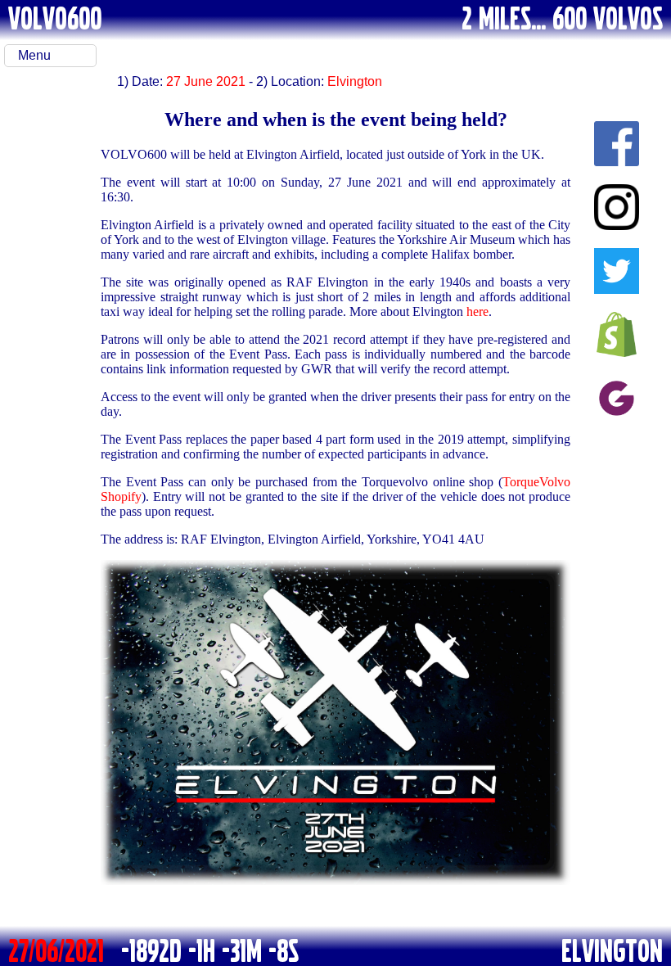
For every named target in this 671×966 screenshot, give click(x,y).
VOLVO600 (54, 17)
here (477, 311)
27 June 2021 (205, 81)
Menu (34, 55)
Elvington (354, 81)
